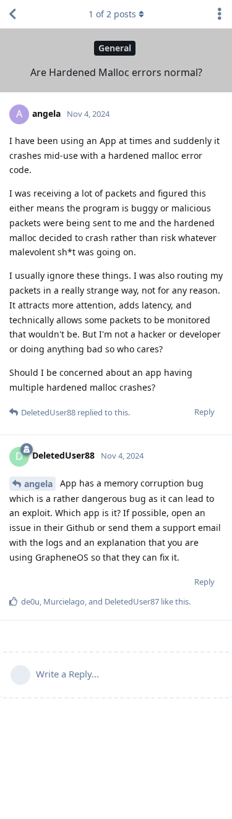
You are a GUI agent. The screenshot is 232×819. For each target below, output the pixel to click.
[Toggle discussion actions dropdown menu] (219, 14)
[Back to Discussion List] (12, 14)
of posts (112, 14)
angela (38, 484)
